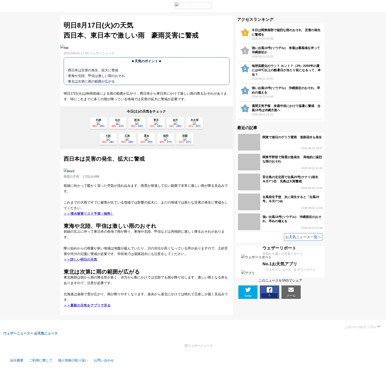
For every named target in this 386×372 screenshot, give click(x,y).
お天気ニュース (46, 333)
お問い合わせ (104, 360)
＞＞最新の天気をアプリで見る (87, 305)
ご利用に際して (40, 360)
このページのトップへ (360, 327)
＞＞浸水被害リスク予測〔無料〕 (89, 213)
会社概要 (16, 360)
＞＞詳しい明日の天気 (80, 259)
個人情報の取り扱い (73, 360)
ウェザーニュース (16, 333)
